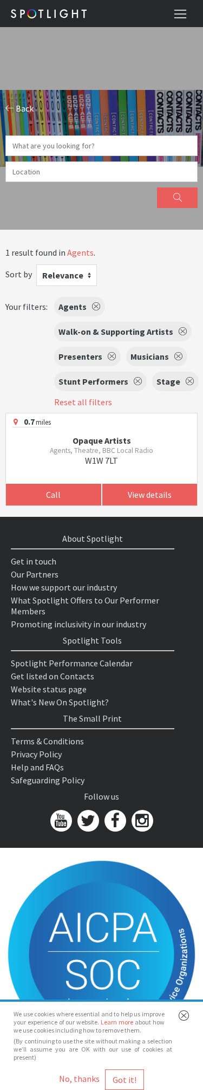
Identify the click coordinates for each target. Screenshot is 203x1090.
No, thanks (79, 1078)
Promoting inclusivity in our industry (78, 624)
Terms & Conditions (47, 741)
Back (24, 108)
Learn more (117, 1022)
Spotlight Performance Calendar (72, 663)
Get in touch (33, 561)
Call (53, 494)
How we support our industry (64, 587)
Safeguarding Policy (47, 780)
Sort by (18, 274)
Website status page (49, 689)
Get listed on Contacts (52, 676)
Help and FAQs (37, 767)
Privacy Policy (36, 754)
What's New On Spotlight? (60, 702)
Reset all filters (83, 402)
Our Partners (34, 574)
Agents (80, 252)
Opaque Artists (102, 440)
